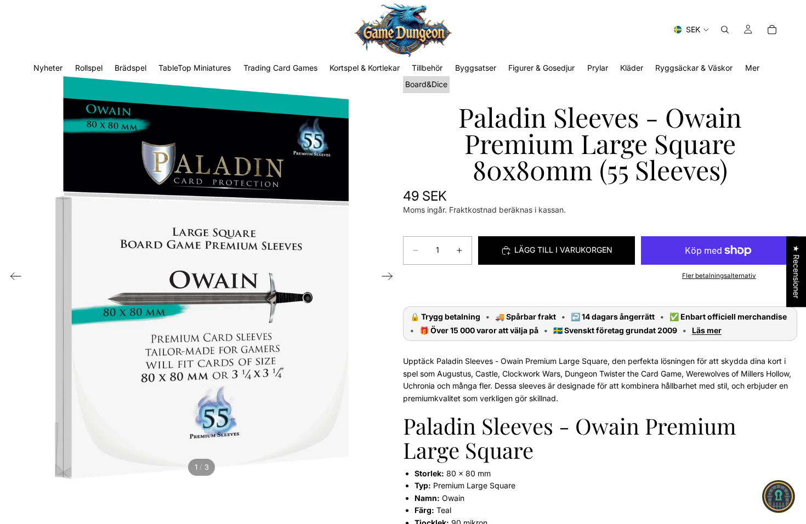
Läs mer (707, 330)
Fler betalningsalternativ (719, 276)
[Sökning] (725, 30)
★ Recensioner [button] (796, 271)
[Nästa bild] (390, 278)
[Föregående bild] (12, 278)
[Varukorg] (772, 30)
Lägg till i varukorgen (563, 249)
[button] (778, 496)
